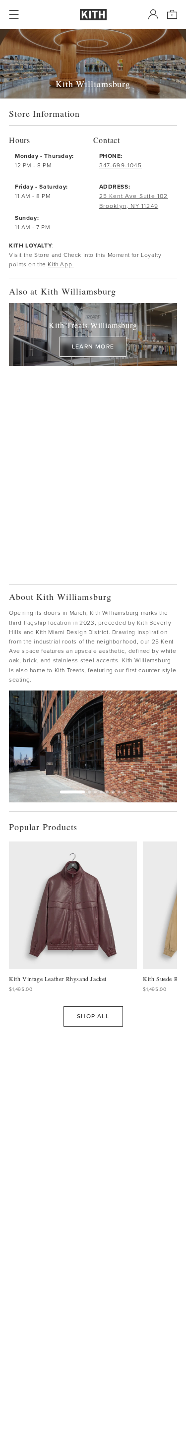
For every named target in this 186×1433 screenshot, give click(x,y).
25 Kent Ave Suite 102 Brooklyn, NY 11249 (133, 201)
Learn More (93, 346)
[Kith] (93, 14)
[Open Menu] (14, 14)
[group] (93, 746)
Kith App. (60, 264)
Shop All (93, 1016)
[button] (89, 792)
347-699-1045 (120, 165)
